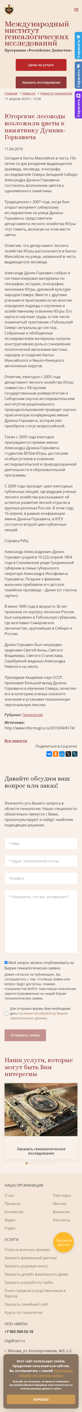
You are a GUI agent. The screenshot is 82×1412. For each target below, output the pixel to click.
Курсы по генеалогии (23, 1312)
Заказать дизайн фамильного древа (36, 1274)
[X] (68, 754)
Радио (10, 1228)
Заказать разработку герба (29, 1282)
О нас (9, 1195)
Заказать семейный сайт (26, 1304)
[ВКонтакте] (49, 754)
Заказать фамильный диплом (31, 1257)
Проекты (12, 1203)
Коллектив (14, 1211)
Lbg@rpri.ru (15, 1340)
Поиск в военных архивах (27, 1249)
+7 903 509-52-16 (19, 1331)
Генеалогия (32, 714)
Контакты (61, 1219)
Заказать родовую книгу (26, 1265)
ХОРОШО (41, 1399)
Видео (10, 1219)
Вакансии (61, 1211)
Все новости (16, 740)
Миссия (59, 1203)
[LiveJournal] (74, 754)
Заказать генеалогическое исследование (41, 1151)
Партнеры (62, 1195)
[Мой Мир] (62, 754)
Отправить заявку (25, 1035)
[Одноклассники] (55, 754)
